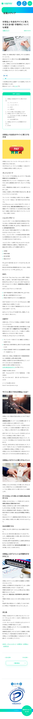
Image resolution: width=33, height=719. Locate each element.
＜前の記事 (8, 657)
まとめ (8, 125)
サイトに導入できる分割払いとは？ (15, 112)
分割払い (26, 644)
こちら (16, 86)
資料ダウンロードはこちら (27, 710)
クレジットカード (13, 102)
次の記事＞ (25, 657)
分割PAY (11, 109)
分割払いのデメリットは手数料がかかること (16, 123)
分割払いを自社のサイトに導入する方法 (16, 100)
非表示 (18, 94)
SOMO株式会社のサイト (8, 367)
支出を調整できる (13, 119)
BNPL (10, 107)
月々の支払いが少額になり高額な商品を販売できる (17, 116)
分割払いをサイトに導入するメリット (16, 113)
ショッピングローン (13, 105)
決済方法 (6, 646)
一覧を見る (16, 663)
